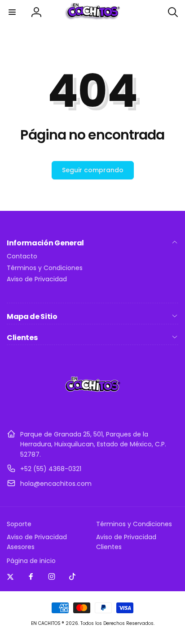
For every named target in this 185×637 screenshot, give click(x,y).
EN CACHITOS (46, 623)
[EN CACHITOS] (92, 412)
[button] (12, 12)
